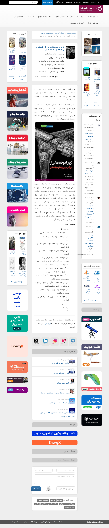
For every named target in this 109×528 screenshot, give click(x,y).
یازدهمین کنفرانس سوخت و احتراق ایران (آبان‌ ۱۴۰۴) (12, 51)
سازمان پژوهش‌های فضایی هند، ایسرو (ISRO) (86, 278)
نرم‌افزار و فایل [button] (93, 23)
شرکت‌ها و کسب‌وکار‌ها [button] (63, 16)
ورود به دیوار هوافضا (16, 282)
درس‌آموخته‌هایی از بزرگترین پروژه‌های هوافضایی (49, 48)
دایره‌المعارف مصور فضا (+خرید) (86, 95)
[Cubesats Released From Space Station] (96, 41)
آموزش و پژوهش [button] (77, 23)
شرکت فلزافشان (12, 252)
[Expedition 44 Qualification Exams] (87, 50)
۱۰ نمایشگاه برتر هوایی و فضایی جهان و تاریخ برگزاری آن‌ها (22, 51)
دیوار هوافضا (47, 2)
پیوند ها (34, 522)
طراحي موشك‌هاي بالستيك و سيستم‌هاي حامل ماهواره (97, 79)
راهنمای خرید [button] (17, 16)
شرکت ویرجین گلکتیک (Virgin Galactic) (97, 292)
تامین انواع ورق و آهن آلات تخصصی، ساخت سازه (22, 274)
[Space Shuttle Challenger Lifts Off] (96, 50)
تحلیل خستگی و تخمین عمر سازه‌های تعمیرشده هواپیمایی (57, 414)
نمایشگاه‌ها (11, 79)
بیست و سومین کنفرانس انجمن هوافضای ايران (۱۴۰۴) (23, 68)
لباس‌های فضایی (62, 383)
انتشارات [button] (30, 16)
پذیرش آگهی (59, 2)
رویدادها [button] (79, 16)
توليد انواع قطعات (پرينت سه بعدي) (12, 274)
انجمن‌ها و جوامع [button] (44, 16)
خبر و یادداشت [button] (92, 16)
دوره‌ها (21, 79)
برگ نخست (95, 2)
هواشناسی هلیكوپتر (86, 78)
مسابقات (11, 76)
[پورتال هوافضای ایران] (90, 6)
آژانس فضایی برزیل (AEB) (88, 292)
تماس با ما (77, 2)
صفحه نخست (71, 33)
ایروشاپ (48, 323)
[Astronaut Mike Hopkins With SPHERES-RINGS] (87, 41)
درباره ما (86, 2)
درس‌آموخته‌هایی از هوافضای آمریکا (55, 393)
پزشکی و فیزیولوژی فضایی (97, 93)
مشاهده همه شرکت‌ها (90, 300)
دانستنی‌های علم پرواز (60, 363)
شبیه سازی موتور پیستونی (23, 253)
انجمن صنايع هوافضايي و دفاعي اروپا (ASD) (97, 280)
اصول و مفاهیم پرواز (61, 373)
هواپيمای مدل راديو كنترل (59, 403)
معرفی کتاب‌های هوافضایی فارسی (52, 33)
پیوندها (69, 2)
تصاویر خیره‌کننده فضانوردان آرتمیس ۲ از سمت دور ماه (89, 211)
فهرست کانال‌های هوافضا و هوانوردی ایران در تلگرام (88, 240)
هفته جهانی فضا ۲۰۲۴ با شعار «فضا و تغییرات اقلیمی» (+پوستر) (12, 68)
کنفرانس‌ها (22, 76)
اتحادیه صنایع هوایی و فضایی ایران (88, 136)
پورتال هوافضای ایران (94, 522)
